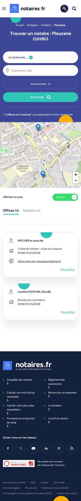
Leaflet (56, 187)
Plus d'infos (68, 269)
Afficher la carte (13, 197)
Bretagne (32, 25)
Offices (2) (11, 211)
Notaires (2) (31, 211)
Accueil (20, 25)
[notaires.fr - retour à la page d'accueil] (27, 8)
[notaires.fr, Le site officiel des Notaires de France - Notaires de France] (27, 365)
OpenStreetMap (67, 187)
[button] (4, 8)
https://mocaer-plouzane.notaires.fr (39, 261)
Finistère (46, 25)
